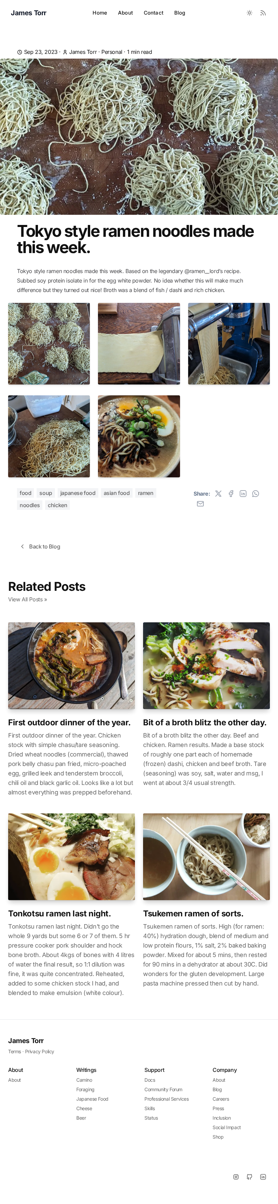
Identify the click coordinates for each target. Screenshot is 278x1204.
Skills (149, 1108)
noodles (30, 505)
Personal (111, 51)
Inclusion (222, 1118)
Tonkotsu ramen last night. (59, 913)
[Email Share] (200, 504)
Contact (153, 12)
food (25, 493)
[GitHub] (249, 1177)
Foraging (85, 1089)
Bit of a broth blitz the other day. (205, 722)
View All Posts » (27, 599)
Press (218, 1108)
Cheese (84, 1108)
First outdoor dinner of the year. (69, 722)
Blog (179, 12)
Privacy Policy (39, 1051)
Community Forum (163, 1089)
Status (151, 1118)
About (125, 12)
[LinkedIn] (263, 1177)
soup (45, 493)
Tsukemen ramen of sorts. (193, 913)
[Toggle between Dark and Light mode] (249, 13)
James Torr (26, 1041)
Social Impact (227, 1127)
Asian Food (117, 493)
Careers (221, 1099)
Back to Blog (44, 546)
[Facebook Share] (231, 494)
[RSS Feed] (263, 13)
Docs (149, 1080)
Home (100, 12)
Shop (218, 1137)
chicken (57, 505)
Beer (81, 1118)
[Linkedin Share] (243, 494)
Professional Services (166, 1099)
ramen (146, 493)
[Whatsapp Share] (256, 494)
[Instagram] (236, 1177)
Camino (84, 1080)
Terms (14, 1051)
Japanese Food (78, 493)
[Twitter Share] (218, 494)
